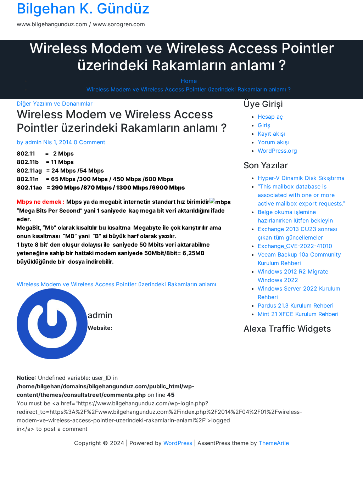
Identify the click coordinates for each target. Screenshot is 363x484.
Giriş (264, 125)
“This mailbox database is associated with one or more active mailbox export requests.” (301, 195)
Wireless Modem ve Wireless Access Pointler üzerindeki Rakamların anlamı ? (188, 89)
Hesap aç (270, 116)
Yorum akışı (273, 142)
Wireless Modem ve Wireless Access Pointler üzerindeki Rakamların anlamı (116, 284)
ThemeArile (274, 442)
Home (189, 80)
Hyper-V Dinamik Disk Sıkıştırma (301, 177)
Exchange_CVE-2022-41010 (295, 245)
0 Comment (89, 142)
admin (29, 142)
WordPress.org (277, 150)
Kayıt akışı (271, 133)
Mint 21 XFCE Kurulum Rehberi (298, 313)
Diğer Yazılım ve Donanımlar (55, 103)
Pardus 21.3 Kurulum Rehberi (296, 305)
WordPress (177, 442)
